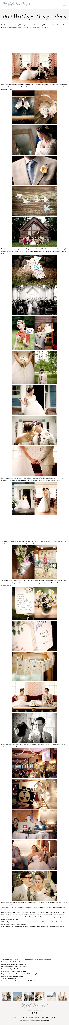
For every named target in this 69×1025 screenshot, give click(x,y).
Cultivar (24, 971)
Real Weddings (34, 11)
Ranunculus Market (45, 974)
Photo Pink (13, 962)
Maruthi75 (27, 974)
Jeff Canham (37, 251)
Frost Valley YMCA (26, 84)
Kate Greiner (17, 969)
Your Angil (34, 974)
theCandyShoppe (18, 976)
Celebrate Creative (45, 1020)
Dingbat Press (12, 978)
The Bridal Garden (48, 478)
